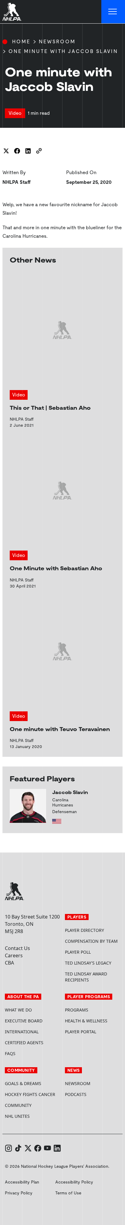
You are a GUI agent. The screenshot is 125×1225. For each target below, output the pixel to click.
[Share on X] (6, 150)
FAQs (10, 1053)
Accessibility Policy (74, 1182)
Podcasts (75, 1094)
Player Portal (92, 1032)
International (22, 1032)
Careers (14, 955)
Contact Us (17, 948)
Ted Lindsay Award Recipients (86, 977)
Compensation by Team (91, 941)
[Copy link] (38, 150)
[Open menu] (113, 12)
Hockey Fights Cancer (30, 1094)
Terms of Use (68, 1192)
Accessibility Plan (22, 1182)
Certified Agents (24, 1042)
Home (21, 42)
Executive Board (23, 1021)
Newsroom (57, 42)
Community (18, 1105)
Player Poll (78, 952)
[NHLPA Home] (12, 12)
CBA (9, 962)
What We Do (18, 1010)
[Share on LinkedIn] (28, 150)
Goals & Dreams (23, 1083)
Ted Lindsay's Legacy (88, 963)
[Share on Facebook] (17, 150)
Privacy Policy (18, 1192)
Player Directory (84, 930)
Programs (76, 1010)
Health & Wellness (86, 1021)
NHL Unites (32, 1116)
